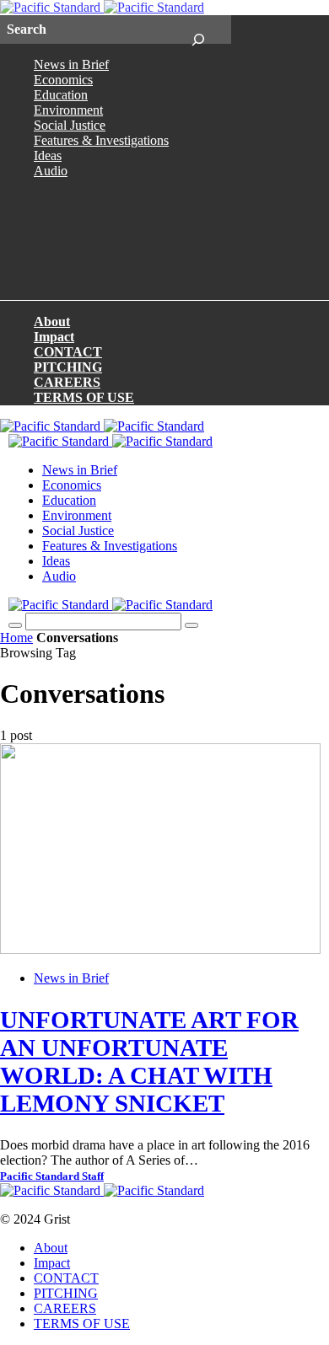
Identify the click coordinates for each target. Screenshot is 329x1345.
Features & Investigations (101, 140)
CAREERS (67, 382)
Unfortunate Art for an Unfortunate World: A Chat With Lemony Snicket (149, 1061)
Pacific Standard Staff (52, 1176)
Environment (68, 110)
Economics (63, 79)
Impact (54, 337)
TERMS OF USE (84, 397)
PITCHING (68, 367)
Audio (50, 170)
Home (16, 637)
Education (61, 95)
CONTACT (68, 352)
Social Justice (69, 125)
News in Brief (71, 64)
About (52, 321)
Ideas (48, 155)
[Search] (198, 29)
